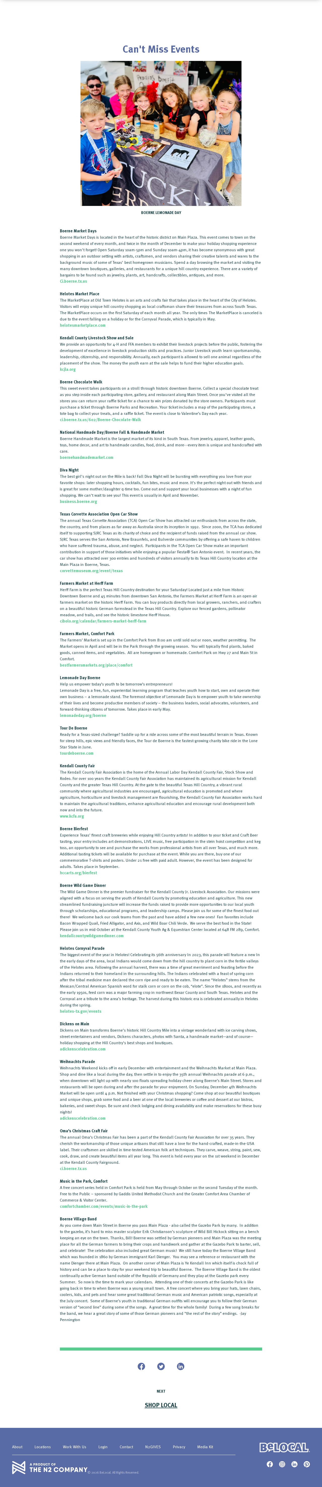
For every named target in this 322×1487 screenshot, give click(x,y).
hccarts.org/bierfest (78, 873)
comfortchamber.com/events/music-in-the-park (103, 1206)
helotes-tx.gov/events (80, 1011)
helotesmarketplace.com (83, 325)
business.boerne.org (78, 501)
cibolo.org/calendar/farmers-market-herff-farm (103, 621)
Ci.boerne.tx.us (73, 281)
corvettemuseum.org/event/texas (91, 571)
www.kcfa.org (72, 816)
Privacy (179, 1447)
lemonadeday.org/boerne (83, 715)
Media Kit (205, 1447)
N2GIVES (153, 1447)
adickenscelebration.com (83, 1049)
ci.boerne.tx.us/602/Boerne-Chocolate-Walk (100, 420)
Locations (42, 1447)
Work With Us (74, 1447)
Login (103, 1447)
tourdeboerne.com (77, 753)
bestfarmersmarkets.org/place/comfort (96, 665)
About (17, 1447)
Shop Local (161, 1404)
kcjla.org (68, 369)
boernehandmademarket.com (86, 457)
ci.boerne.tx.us (73, 1169)
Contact (126, 1447)
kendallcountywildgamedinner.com (92, 936)
